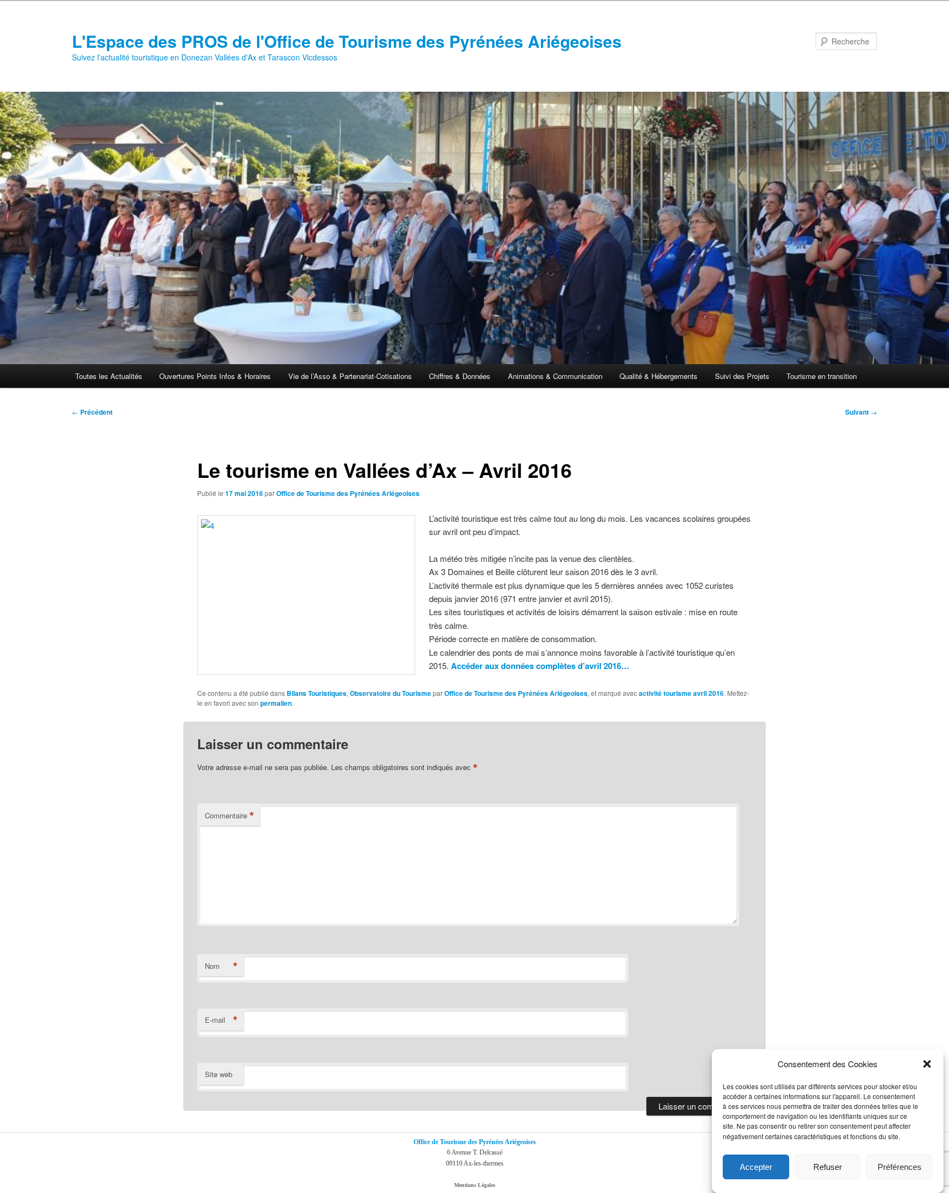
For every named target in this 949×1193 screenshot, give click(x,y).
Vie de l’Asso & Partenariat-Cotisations (350, 376)
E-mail (221, 1020)
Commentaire (229, 815)
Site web (218, 1074)
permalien (276, 703)
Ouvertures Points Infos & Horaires (215, 376)
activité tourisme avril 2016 (681, 693)
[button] (927, 1063)
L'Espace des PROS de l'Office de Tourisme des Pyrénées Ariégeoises (347, 41)
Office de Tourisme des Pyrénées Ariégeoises (348, 493)
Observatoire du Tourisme (390, 693)
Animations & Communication (555, 376)
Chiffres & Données (459, 376)
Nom (221, 966)
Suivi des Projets (742, 376)
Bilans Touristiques (317, 693)
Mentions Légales (474, 1185)
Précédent (92, 412)
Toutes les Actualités (108, 376)
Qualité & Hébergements (658, 376)
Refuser (827, 1167)
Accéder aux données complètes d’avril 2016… (540, 666)
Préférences (900, 1167)
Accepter (756, 1167)
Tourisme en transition (821, 376)
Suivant (861, 412)
